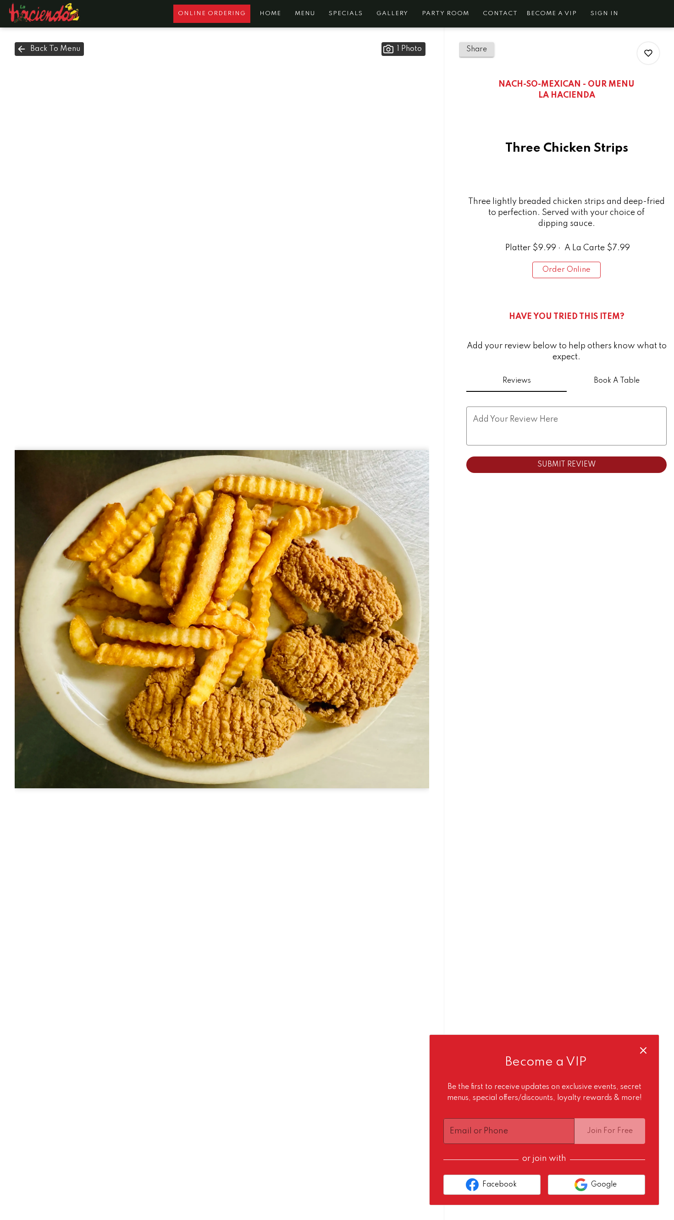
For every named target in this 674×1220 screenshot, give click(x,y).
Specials (346, 13)
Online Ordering (212, 13)
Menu (305, 13)
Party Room (445, 13)
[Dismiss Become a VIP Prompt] (643, 1050)
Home (270, 13)
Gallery (392, 13)
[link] (566, 270)
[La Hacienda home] (48, 13)
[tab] (516, 381)
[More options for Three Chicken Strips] (648, 53)
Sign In (605, 13)
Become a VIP (552, 13)
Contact (500, 13)
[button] (49, 49)
